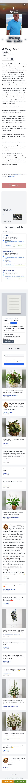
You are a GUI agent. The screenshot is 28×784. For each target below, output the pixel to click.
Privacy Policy (10, 778)
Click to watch (8, 261)
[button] (14, 379)
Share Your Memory (8, 341)
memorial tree (17, 174)
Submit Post (14, 364)
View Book (6, 323)
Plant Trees (20, 245)
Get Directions (8, 245)
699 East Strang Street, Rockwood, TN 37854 (14, 276)
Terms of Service (18, 778)
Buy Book (14, 323)
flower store (12, 176)
